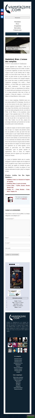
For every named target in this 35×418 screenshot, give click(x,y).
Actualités (18, 371)
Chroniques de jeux (18, 361)
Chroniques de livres (18, 358)
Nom (7, 238)
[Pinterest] (2, 13)
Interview (18, 366)
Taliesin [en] (18, 383)
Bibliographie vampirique (18, 377)
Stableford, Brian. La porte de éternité (16, 183)
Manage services (30, 415)
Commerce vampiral (18, 369)
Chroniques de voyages (18, 363)
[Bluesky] (2, 16)
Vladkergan (23, 64)
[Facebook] (2, 10)
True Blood (18, 384)
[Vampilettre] (17, 26)
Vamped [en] (18, 386)
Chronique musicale (18, 370)
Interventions (17, 28)
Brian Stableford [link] (20, 305)
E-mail (7, 243)
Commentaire (9, 219)
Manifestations (18, 364)
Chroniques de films (18, 360)
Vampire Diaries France (18, 387)
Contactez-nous (17, 30)
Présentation (17, 22)
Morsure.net (18, 381)
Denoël (19, 307)
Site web (7, 248)
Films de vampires (18, 380)
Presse (17, 24)
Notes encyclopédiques (18, 367)
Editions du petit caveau (18, 378)
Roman (21, 304)
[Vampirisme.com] (18, 13)
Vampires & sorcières (18, 389)
